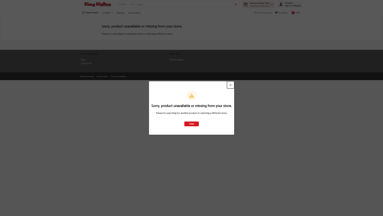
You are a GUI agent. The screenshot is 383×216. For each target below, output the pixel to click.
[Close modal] (230, 84)
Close (191, 124)
